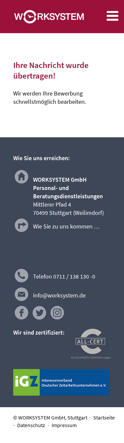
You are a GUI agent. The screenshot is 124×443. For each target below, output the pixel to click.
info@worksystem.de (59, 295)
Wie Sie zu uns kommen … (66, 226)
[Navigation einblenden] (112, 20)
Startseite (104, 417)
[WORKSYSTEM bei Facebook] (21, 319)
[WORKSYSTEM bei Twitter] (39, 319)
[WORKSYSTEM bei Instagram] (57, 319)
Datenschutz (31, 425)
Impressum (64, 425)
